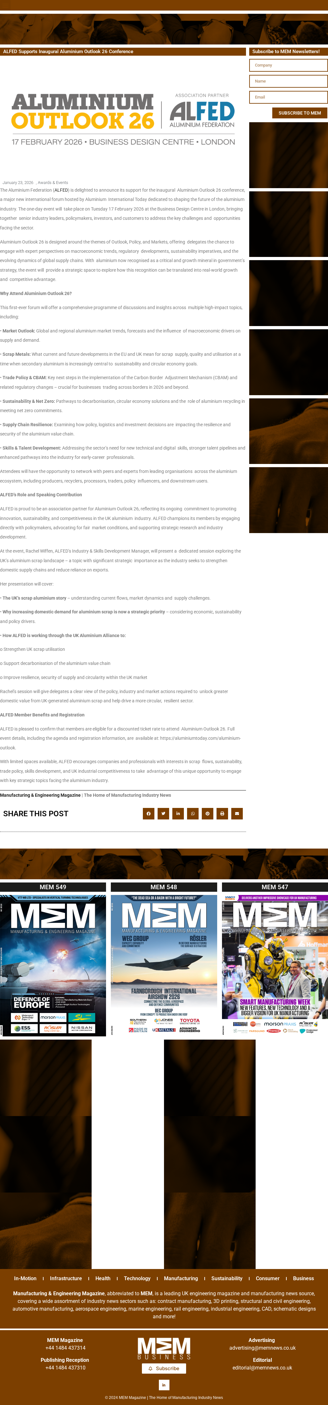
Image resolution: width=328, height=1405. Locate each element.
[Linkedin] (164, 1385)
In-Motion (25, 1278)
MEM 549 (53, 887)
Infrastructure (66, 1278)
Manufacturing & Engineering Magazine (40, 795)
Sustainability (226, 1278)
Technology (137, 1278)
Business (303, 1278)
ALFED (61, 190)
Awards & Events (53, 182)
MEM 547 (275, 887)
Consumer (268, 1278)
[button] (5, 5)
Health (103, 1278)
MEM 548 (164, 887)
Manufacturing (181, 1278)
